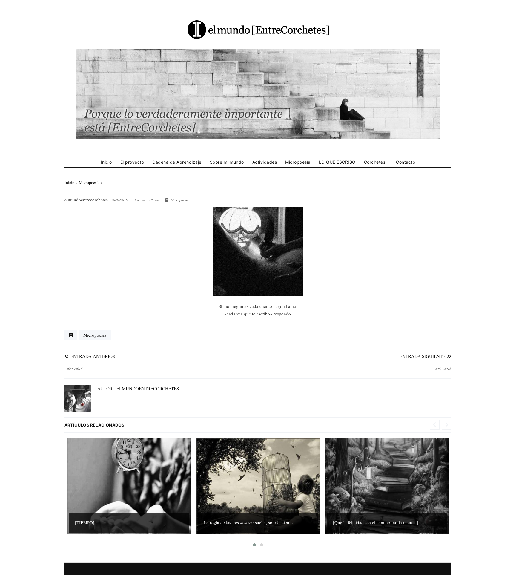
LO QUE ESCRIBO (337, 162)
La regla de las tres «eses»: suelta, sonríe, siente (248, 522)
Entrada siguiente (423, 356)
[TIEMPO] (84, 522)
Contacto (405, 162)
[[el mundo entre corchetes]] (258, 29)
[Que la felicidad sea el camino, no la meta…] (375, 522)
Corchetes (375, 162)
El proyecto (132, 162)
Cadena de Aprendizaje (177, 162)
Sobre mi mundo (227, 162)
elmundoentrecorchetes (147, 388)
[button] (254, 545)
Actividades (264, 162)
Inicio (106, 162)
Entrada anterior (92, 356)
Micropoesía (298, 162)
